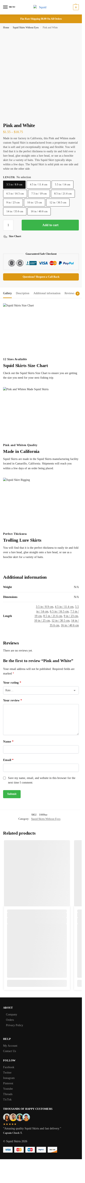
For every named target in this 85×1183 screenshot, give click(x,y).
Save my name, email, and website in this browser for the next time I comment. (41, 780)
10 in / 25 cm (34, 202)
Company (11, 1014)
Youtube (8, 1088)
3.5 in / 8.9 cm (14, 184)
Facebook (8, 1067)
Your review (12, 700)
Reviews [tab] (71, 293)
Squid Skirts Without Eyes (26, 27)
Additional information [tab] (46, 293)
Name (8, 741)
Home (6, 27)
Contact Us (9, 1051)
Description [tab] (22, 293)
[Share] (7, 116)
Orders (10, 1019)
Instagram (9, 1078)
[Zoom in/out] (14, 116)
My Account (10, 1045)
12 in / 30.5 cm (58, 202)
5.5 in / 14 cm (62, 184)
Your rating (12, 682)
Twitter (7, 1072)
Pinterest (8, 1083)
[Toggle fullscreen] (11, 116)
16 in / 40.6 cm (39, 211)
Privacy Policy (14, 1025)
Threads (7, 1094)
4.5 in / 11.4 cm (38, 184)
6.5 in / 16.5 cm (15, 193)
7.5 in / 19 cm (39, 193)
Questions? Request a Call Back (41, 276)
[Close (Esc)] (4, 116)
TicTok (7, 1099)
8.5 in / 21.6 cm (63, 193)
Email (8, 760)
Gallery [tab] (7, 293)
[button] (75, 7)
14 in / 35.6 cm (14, 211)
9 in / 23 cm (13, 202)
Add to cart (50, 225)
